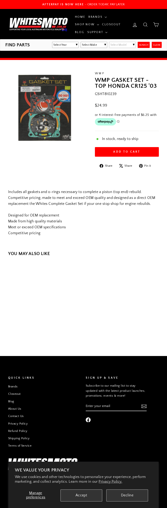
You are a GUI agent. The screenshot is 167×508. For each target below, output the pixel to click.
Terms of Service (20, 445)
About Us (14, 408)
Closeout (111, 24)
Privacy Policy (18, 423)
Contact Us (16, 416)
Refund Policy (17, 431)
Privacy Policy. (110, 482)
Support (95, 32)
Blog (79, 32)
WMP (99, 73)
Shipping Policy (19, 438)
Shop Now (85, 24)
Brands (96, 17)
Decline (127, 495)
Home (80, 17)
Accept (81, 495)
